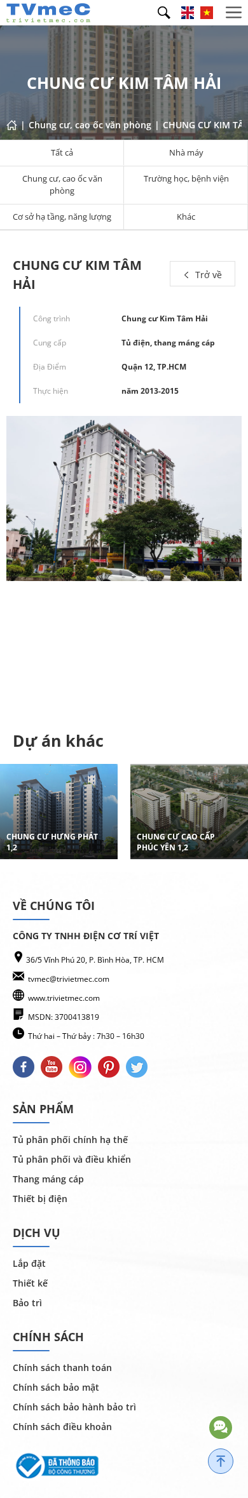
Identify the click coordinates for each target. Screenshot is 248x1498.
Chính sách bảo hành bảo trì (74, 1407)
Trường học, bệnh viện (186, 178)
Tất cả (62, 152)
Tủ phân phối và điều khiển (72, 1159)
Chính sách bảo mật (56, 1387)
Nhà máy (186, 152)
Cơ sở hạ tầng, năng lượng (62, 216)
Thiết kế (30, 1283)
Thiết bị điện (40, 1199)
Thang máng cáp (48, 1179)
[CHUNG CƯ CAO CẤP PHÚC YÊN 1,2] (189, 811)
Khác (186, 216)
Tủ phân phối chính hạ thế (70, 1140)
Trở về (207, 275)
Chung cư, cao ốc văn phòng (62, 185)
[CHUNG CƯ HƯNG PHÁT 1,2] (59, 811)
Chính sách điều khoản (62, 1427)
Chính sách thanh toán (62, 1367)
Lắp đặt (29, 1263)
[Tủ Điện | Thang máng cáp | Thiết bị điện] (48, 12)
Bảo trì (27, 1303)
